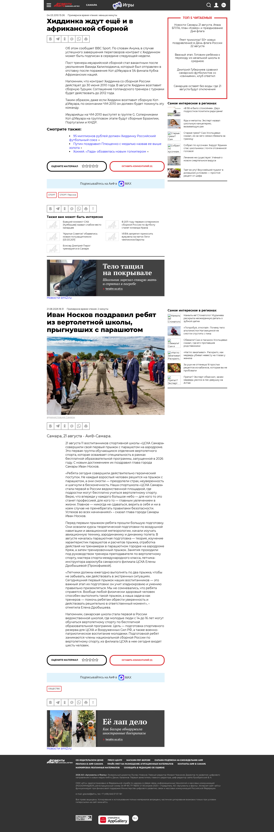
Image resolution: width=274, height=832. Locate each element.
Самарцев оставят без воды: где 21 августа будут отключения (197, 88)
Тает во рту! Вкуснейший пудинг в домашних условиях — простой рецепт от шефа (203, 172)
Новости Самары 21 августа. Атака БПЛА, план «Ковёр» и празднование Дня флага (197, 28)
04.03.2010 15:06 (56, 15)
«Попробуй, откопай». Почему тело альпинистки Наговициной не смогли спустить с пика (204, 330)
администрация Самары (61, 417)
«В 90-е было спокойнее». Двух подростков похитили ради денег (203, 110)
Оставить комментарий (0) (137, 166)
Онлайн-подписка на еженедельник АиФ (179, 760)
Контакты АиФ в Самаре (192, 764)
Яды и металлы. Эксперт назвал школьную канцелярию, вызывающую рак (202, 123)
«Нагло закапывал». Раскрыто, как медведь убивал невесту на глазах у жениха (204, 355)
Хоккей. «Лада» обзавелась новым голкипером (109, 151)
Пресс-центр (115, 760)
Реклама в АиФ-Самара (89, 764)
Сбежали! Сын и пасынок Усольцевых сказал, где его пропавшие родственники (205, 343)
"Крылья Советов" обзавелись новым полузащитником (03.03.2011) (80, 236)
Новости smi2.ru (59, 297)
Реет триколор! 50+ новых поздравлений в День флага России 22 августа (197, 43)
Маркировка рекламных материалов (98, 767)
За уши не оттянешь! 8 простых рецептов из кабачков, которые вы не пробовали (205, 367)
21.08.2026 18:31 (55, 309)
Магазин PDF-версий (138, 760)
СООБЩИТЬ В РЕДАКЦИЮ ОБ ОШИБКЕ (144, 767)
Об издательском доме (89, 760)
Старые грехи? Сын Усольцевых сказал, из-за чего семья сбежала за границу (204, 135)
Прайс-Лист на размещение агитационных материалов (140, 764)
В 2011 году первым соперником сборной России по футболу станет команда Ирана (140, 224)
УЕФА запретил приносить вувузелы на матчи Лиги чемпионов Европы (137, 236)
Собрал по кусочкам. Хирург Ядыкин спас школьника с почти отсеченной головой (205, 148)
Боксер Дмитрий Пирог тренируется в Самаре (77, 247)
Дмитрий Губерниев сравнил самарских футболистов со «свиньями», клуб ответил (197, 73)
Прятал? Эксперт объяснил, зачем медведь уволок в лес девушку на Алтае (203, 379)
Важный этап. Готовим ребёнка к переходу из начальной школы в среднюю (197, 58)
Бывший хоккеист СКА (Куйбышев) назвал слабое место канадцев (82, 224)
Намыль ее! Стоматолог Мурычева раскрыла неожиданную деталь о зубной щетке (204, 318)
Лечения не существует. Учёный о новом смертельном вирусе (203, 159)
